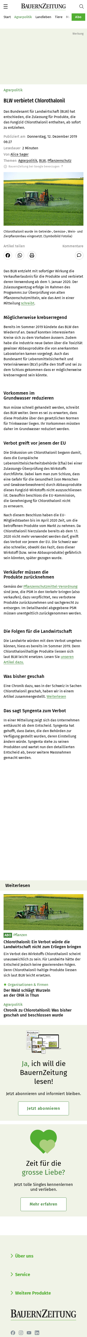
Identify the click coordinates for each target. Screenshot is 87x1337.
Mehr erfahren (43, 1204)
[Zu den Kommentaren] (79, 255)
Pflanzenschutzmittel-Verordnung (50, 586)
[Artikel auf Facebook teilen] (8, 255)
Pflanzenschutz (59, 160)
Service (22, 1274)
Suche (83, 6)
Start (7, 17)
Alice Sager (19, 154)
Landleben (43, 17)
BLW (42, 160)
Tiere (58, 17)
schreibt (27, 303)
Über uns (24, 1256)
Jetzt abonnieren (43, 1108)
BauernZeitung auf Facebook (13, 1333)
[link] (43, 944)
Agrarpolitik (23, 17)
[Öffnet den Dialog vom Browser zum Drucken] (32, 255)
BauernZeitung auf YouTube (29, 1333)
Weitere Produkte (33, 1293)
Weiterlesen (56, 696)
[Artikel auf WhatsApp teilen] (20, 255)
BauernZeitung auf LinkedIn (37, 1333)
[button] (5, 6)
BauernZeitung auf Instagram (21, 1333)
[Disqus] (43, 820)
